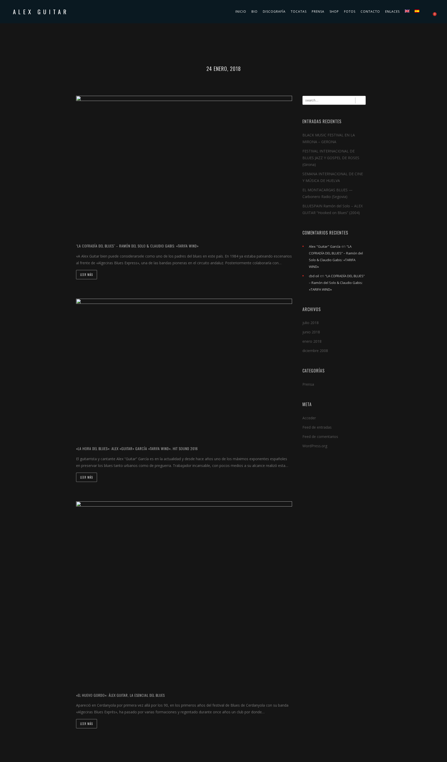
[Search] (360, 100)
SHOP (334, 11)
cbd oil (314, 276)
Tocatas (299, 11)
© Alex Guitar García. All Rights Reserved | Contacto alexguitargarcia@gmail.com (223, 757)
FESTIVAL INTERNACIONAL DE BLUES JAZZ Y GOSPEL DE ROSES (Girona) (330, 158)
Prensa (318, 11)
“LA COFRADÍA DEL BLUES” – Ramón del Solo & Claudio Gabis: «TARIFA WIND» (337, 283)
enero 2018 (312, 341)
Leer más (86, 275)
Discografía (274, 11)
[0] (432, 12)
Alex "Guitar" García (324, 246)
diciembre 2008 (315, 350)
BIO (254, 11)
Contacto (370, 11)
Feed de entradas (317, 427)
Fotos (349, 11)
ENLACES (392, 11)
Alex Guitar (41, 12)
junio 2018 (311, 331)
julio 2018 (310, 322)
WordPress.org (314, 445)
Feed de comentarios (320, 436)
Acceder (309, 417)
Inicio (240, 11)
